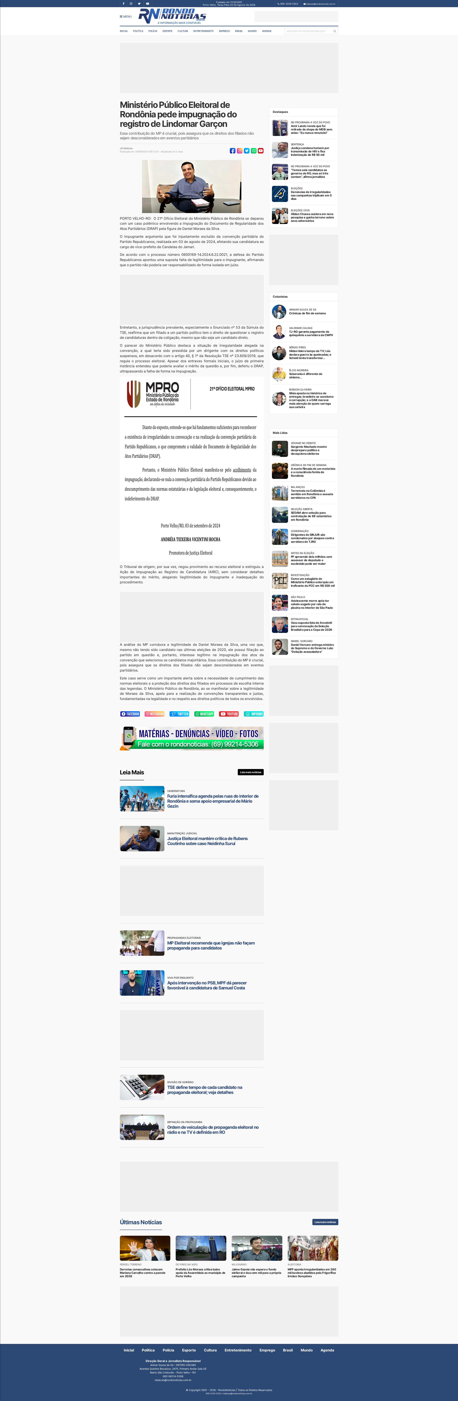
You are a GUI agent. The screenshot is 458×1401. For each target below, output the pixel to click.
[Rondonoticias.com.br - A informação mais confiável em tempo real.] (173, 16)
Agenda (266, 31)
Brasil (239, 31)
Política (138, 31)
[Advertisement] (296, 16)
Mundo (252, 31)
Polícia (152, 31)
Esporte (167, 31)
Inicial (124, 31)
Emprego (224, 31)
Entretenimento (203, 31)
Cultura (183, 31)
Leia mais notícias (250, 772)
